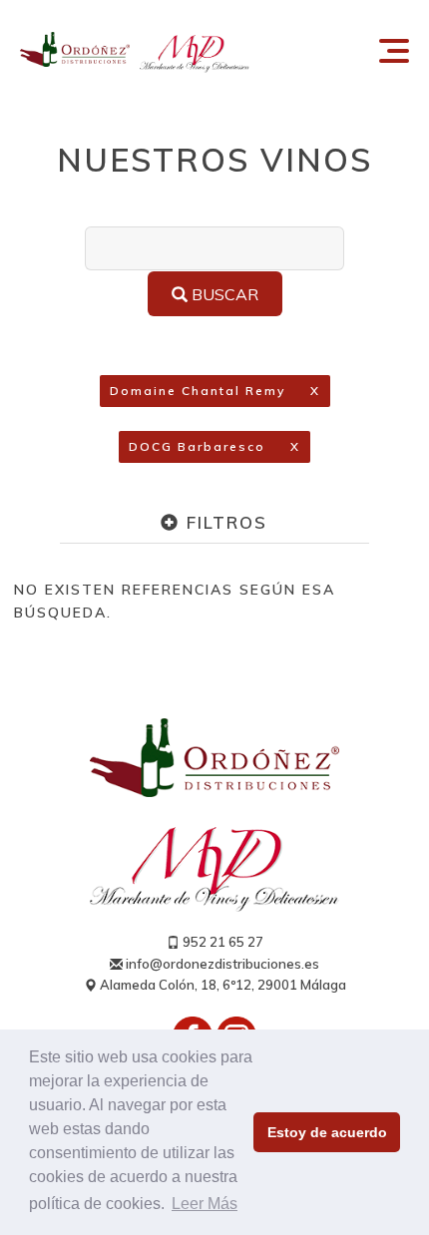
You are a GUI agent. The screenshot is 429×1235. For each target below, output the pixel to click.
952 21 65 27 (221, 942)
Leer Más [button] (204, 1203)
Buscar (223, 294)
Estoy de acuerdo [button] (327, 1132)
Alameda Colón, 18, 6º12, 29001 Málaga (221, 985)
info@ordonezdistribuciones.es (221, 964)
